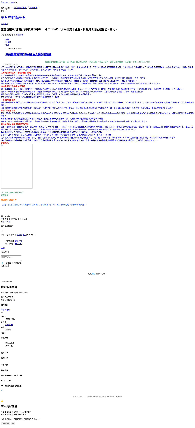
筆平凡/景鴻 (5, 222)
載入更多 (5, 252)
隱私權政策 (110, 397)
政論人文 (18, 241)
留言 (24, 235)
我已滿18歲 (5, 423)
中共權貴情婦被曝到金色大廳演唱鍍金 (28, 54)
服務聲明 (119, 397)
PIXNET (80, 397)
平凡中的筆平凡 (13, 17)
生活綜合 (19, 35)
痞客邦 (19, 235)
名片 (7, 45)
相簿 (7, 39)
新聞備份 (18, 244)
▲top (3, 248)
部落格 (8, 42)
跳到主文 (4, 24)
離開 (13, 423)
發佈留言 (5, 266)
